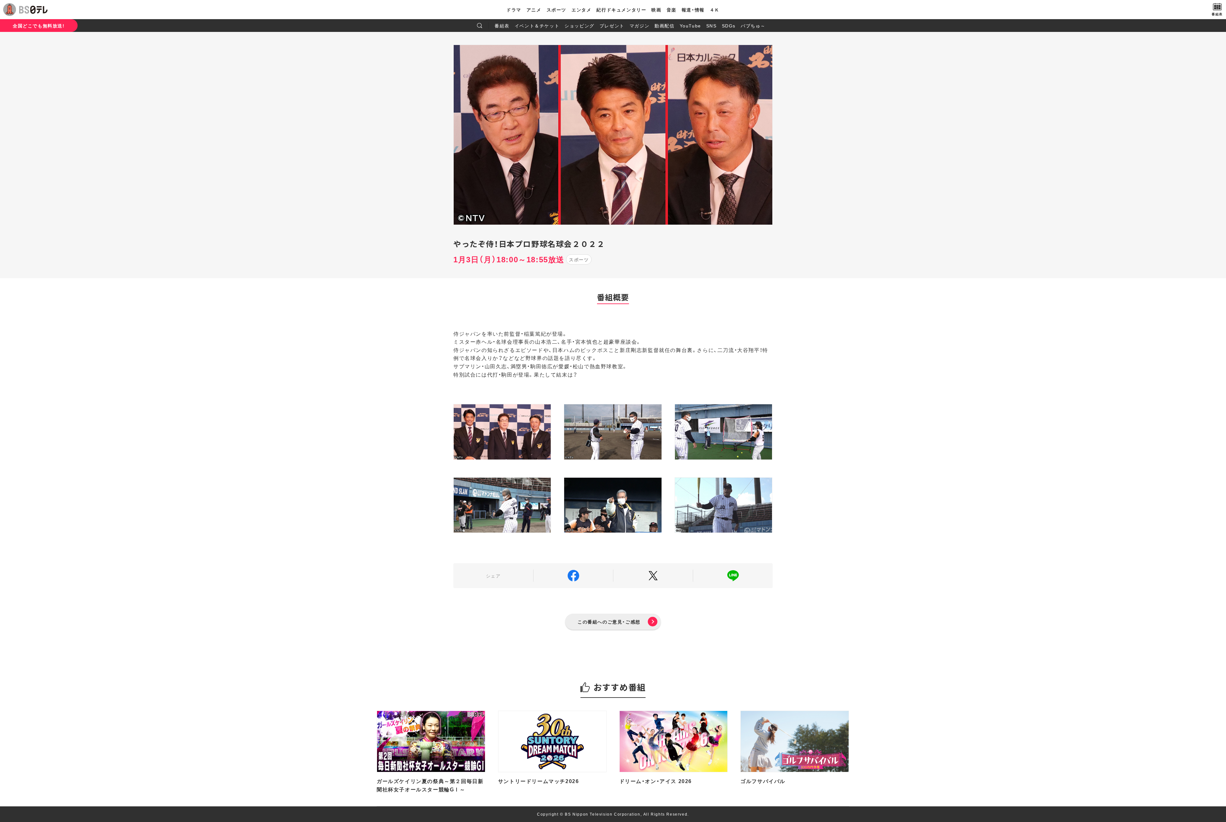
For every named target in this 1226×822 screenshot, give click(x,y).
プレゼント (612, 25)
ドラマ (513, 9)
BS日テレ (33, 10)
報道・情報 (693, 9)
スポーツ (556, 9)
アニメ (533, 9)
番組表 (502, 25)
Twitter (653, 576)
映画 (656, 9)
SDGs (729, 25)
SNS (711, 25)
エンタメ (581, 9)
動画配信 (664, 25)
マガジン (639, 25)
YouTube (690, 25)
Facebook (573, 576)
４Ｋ (715, 9)
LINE (733, 576)
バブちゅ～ (753, 25)
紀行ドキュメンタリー (621, 9)
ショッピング (579, 25)
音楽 (672, 9)
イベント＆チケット (537, 25)
